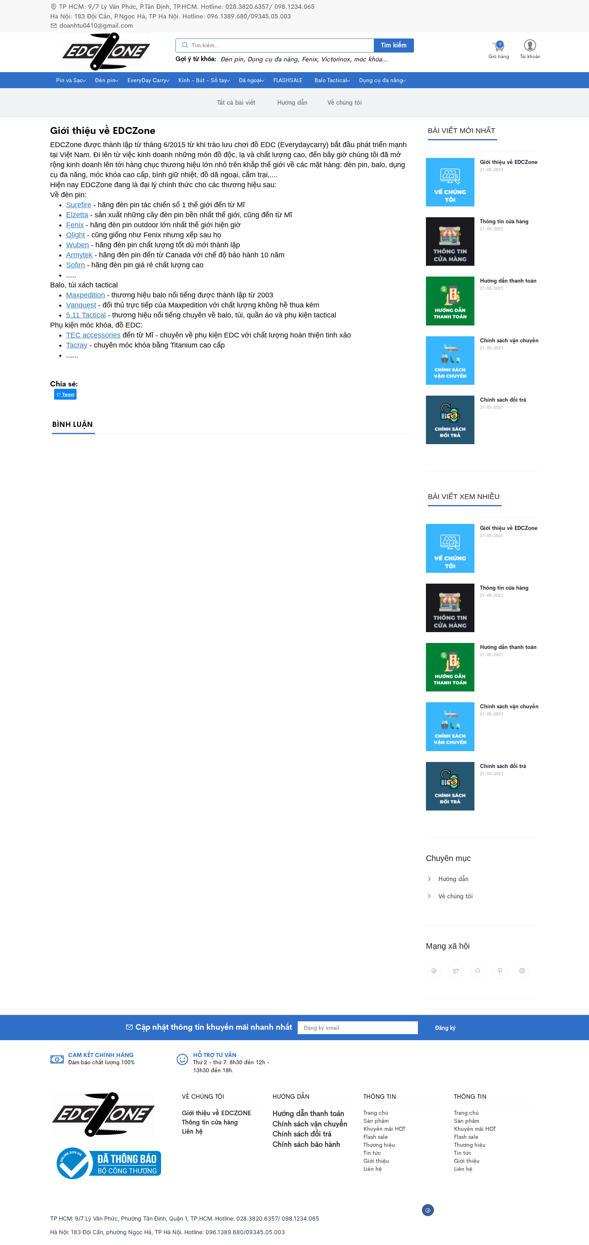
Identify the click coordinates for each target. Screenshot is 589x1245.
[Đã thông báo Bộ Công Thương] (106, 1162)
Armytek (79, 255)
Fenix (75, 225)
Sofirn (75, 265)
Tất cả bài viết (236, 102)
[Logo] (103, 1113)
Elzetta (77, 215)
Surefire (78, 205)
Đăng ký (445, 1027)
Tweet (68, 394)
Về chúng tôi (344, 102)
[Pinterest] (500, 970)
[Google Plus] (478, 970)
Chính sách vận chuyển (509, 340)
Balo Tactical (331, 80)
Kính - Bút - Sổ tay (202, 80)
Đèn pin (105, 80)
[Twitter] (456, 970)
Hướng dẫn (292, 102)
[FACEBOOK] (428, 1210)
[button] (530, 48)
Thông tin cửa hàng (504, 221)
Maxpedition (85, 295)
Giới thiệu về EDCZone (509, 162)
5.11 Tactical (86, 315)
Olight (75, 235)
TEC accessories (93, 335)
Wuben (77, 245)
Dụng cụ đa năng (381, 80)
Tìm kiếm (394, 45)
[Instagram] (522, 970)
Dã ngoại (250, 80)
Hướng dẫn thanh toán (508, 280)
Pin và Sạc (69, 80)
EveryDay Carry (146, 80)
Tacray (76, 345)
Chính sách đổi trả (503, 399)
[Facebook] (434, 970)
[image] (106, 51)
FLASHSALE (288, 80)
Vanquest (81, 305)
